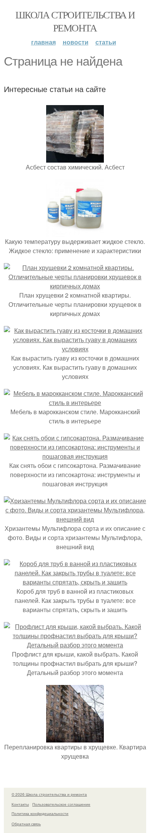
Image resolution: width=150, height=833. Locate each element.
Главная (43, 42)
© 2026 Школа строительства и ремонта (49, 794)
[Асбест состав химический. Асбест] (75, 157)
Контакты (20, 804)
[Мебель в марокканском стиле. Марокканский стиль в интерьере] (75, 402)
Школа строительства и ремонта (75, 21)
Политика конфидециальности (40, 813)
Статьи (105, 42)
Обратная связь (26, 823)
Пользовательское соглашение (61, 804)
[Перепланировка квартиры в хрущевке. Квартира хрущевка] (75, 737)
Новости (75, 42)
